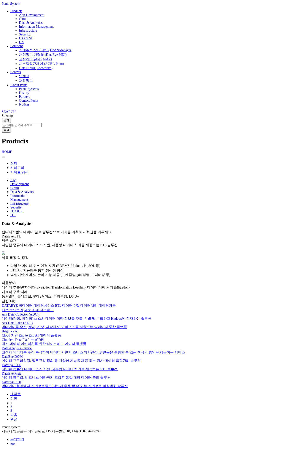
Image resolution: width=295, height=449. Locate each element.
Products (16, 11)
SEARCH (9, 112)
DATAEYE (10, 305)
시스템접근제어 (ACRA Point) (41, 64)
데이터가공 (107, 305)
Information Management (36, 26)
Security (24, 34)
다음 (13, 415)
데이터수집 (71, 305)
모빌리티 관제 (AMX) (35, 59)
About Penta (18, 85)
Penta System (11, 3)
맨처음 (15, 394)
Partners (24, 96)
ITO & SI (25, 38)
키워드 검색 (19, 172)
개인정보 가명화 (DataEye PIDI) (43, 54)
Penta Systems (29, 89)
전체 (13, 163)
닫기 (6, 120)
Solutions (16, 46)
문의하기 (17, 439)
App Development (31, 15)
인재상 (24, 76)
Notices (24, 104)
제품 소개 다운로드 (39, 310)
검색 (6, 129)
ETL (58, 305)
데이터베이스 (44, 305)
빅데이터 (26, 305)
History (24, 93)
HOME (7, 152)
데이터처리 (89, 305)
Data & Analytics (31, 22)
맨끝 (13, 419)
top (12, 443)
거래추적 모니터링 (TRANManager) (45, 50)
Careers (15, 72)
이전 (13, 398)
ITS (21, 42)
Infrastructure (28, 30)
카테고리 (17, 168)
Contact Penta (28, 100)
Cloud (23, 19)
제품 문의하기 (12, 310)
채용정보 (26, 80)
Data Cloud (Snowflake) (35, 68)
